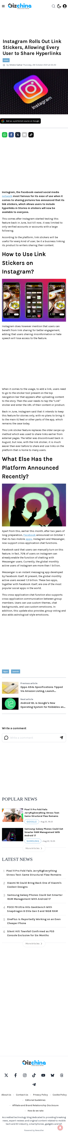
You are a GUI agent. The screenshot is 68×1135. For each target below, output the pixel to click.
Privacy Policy (40, 1094)
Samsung (33, 841)
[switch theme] (59, 6)
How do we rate (35, 1110)
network (7, 196)
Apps (5, 671)
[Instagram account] (25, 1075)
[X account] (6, 1075)
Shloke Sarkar (15, 65)
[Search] (53, 6)
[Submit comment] (61, 738)
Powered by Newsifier (34, 1130)
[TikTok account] (34, 1075)
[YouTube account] (43, 1075)
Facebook (29, 535)
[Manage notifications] (60, 1127)
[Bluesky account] (52, 1075)
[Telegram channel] (34, 1085)
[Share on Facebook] (11, 134)
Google (32, 821)
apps (29, 539)
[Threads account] (62, 1075)
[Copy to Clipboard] (31, 134)
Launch (15, 671)
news (6, 60)
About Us (6, 1094)
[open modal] (65, 6)
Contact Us (22, 1094)
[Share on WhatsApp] (4, 134)
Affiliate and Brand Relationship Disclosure (35, 1105)
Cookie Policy (60, 1094)
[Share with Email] (24, 134)
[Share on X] (17, 134)
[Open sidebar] (3, 6)
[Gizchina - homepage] (19, 6)
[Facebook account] (15, 1075)
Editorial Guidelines (35, 1100)
